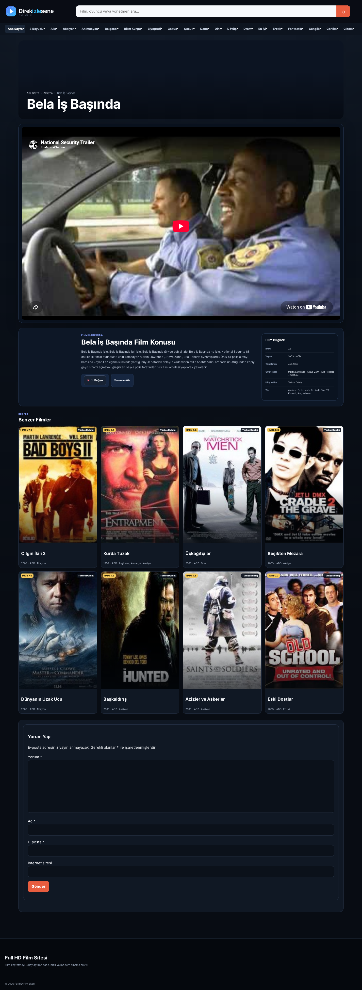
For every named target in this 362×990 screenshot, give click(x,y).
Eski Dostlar (280, 699)
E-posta (36, 842)
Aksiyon (69, 29)
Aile (53, 29)
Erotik (277, 29)
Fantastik (295, 29)
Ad (31, 821)
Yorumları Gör (122, 380)
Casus (172, 29)
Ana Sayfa (15, 29)
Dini (217, 29)
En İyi (262, 29)
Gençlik (314, 29)
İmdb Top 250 (322, 390)
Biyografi (154, 29)
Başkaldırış (115, 699)
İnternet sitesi (40, 863)
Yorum (35, 757)
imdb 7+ (309, 390)
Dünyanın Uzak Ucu (41, 699)
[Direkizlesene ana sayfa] (37, 11)
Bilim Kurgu (132, 29)
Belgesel (111, 29)
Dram (247, 29)
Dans (204, 29)
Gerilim (332, 29)
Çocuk (188, 29)
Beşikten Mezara (285, 553)
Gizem (348, 29)
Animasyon (90, 29)
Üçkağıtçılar (198, 553)
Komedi (292, 393)
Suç (299, 393)
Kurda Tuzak (116, 553)
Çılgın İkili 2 (33, 553)
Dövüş (232, 29)
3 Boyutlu (37, 29)
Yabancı (307, 393)
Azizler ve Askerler (205, 699)
